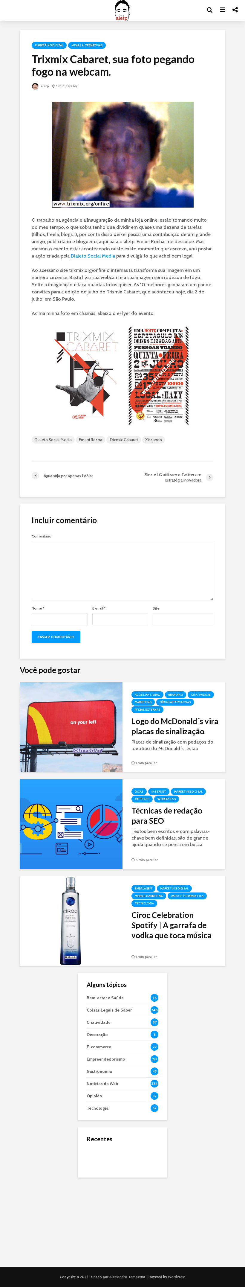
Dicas (139, 791)
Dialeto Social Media (93, 256)
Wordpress (166, 799)
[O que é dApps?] (99, 1157)
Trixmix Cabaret (123, 439)
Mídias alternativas (86, 45)
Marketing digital (49, 45)
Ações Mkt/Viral (147, 695)
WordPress (176, 1276)
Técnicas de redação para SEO (166, 815)
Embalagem (143, 888)
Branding (175, 695)
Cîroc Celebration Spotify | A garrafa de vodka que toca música (171, 925)
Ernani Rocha (90, 439)
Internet (158, 791)
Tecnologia (144, 903)
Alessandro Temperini (127, 1276)
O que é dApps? (130, 1152)
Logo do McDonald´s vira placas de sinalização (174, 726)
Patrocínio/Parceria (187, 896)
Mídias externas (147, 710)
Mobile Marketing (149, 896)
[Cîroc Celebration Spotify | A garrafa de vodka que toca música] (71, 920)
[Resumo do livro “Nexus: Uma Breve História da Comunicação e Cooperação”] (99, 1181)
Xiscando (153, 439)
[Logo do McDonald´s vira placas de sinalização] (71, 726)
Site (156, 608)
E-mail (98, 608)
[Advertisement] (122, 1222)
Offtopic (142, 799)
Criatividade (201, 695)
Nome (38, 608)
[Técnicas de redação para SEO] (71, 823)
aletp (44, 86)
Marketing (143, 702)
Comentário (41, 536)
